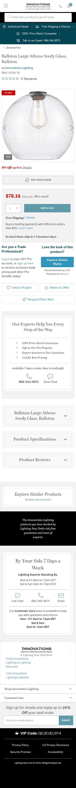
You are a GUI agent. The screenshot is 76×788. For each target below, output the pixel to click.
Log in (6, 259)
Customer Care (14, 698)
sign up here (25, 263)
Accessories (13, 47)
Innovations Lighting (19, 68)
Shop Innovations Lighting (21, 689)
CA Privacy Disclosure (55, 745)
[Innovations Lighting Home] (38, 6)
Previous (4, 128)
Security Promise (20, 752)
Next (71, 128)
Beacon (64, 274)
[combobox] (38, 17)
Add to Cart (47, 208)
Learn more (25, 228)
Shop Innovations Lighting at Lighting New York (18, 662)
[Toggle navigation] (6, 6)
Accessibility (55, 752)
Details (27, 167)
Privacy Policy (20, 745)
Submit (66, 720)
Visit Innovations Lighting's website (17, 675)
